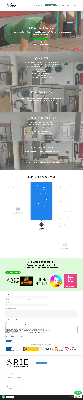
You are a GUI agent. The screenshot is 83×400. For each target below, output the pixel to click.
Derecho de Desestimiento (18, 398)
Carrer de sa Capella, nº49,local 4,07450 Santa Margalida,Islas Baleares (12, 386)
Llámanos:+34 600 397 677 (11, 373)
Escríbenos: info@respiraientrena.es (13, 377)
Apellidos (29, 299)
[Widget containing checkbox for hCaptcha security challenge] (14, 336)
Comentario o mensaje (10, 308)
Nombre (7, 299)
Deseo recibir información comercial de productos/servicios (20, 324)
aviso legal (11, 398)
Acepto (9, 322)
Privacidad (7, 398)
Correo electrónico (10, 302)
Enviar (8, 340)
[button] (41, 39)
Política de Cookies (28, 396)
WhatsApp (78, 392)
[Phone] (3, 396)
